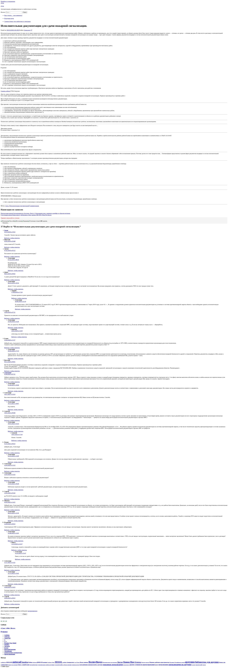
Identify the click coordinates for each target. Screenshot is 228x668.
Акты (7, 206)
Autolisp (25, 662)
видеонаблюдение (34, 664)
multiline (64, 662)
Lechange (50, 662)
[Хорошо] (25, 221)
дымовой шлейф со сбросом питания (63, 664)
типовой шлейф (198, 664)
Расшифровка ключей (180, 662)
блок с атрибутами (23, 664)
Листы (120, 662)
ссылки (193, 664)
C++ (5, 641)
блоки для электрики (13, 664)
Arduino (6, 635)
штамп (204, 664)
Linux (53, 662)
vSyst (2, 3)
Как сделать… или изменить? (13, 15)
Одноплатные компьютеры (13, 652)
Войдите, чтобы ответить (12, 238)
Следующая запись (26, 215)
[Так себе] (11, 221)
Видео (99, 662)
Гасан (6, 230)
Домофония (8, 651)
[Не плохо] (18, 221)
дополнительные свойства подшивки (46, 664)
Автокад (7, 646)
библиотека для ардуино (207, 662)
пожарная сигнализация (113, 665)
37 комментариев (33, 206)
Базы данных (84, 662)
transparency (71, 662)
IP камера (44, 662)
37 (31, 30)
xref (76, 662)
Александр (27, 30)
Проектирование (9, 654)
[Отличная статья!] (34, 221)
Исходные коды (9, 18)
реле (156, 664)
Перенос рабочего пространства (159, 662)
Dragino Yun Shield (10, 643)
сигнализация (163, 665)
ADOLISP (9, 662)
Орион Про (128, 662)
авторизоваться (32, 611)
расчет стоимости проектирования (142, 665)
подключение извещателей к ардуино (91, 664)
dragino (34, 662)
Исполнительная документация (18, 206)
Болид (6, 648)
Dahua (30, 662)
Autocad (6, 636)
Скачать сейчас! (5, 91)
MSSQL (58, 662)
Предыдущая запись (35, 213)
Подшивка (172, 662)
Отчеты (138, 662)
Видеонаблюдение (10, 649)
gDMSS (38, 662)
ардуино (190, 661)
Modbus (6, 644)
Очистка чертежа (145, 662)
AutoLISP (7, 638)
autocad (16, 661)
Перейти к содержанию (8, 1)
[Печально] (4, 221)
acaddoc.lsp (3, 662)
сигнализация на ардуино (179, 664)
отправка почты (75, 664)
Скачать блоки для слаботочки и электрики (17, 21)
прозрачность (126, 664)
